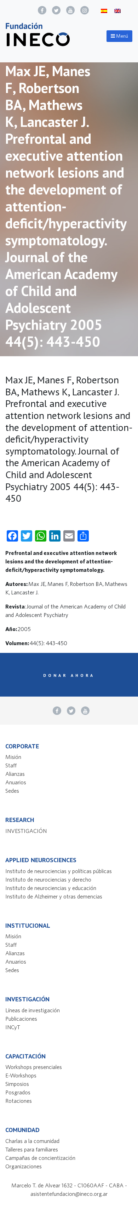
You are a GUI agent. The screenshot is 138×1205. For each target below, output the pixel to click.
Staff (11, 765)
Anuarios (15, 782)
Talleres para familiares (31, 1149)
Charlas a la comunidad (32, 1141)
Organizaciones (23, 1166)
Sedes (12, 790)
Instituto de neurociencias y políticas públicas (58, 871)
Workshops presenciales (33, 1067)
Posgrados (17, 1092)
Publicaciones (21, 1018)
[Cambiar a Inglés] (117, 10)
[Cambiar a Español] (104, 10)
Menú (121, 36)
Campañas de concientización (40, 1158)
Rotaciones (18, 1101)
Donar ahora (69, 675)
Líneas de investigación (32, 1010)
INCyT (12, 1027)
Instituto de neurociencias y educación (50, 888)
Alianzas (15, 774)
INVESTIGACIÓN (26, 831)
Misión (13, 757)
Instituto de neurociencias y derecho (48, 879)
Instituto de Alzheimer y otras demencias (53, 896)
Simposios (17, 1084)
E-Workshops (20, 1075)
